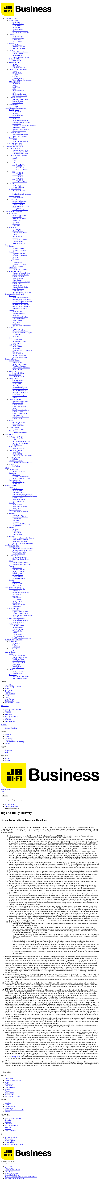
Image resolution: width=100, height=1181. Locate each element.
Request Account (6, 789)
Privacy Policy (15, 1056)
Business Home (9, 804)
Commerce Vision (12, 1163)
